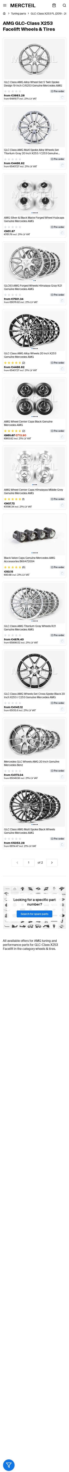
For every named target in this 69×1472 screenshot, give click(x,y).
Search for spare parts (34, 914)
